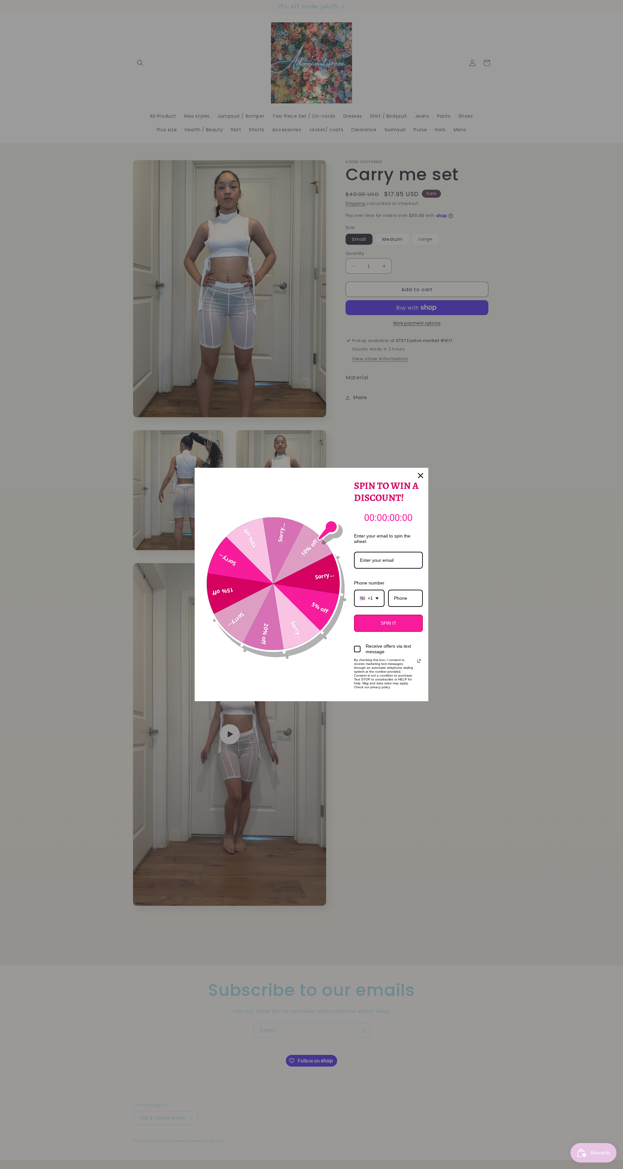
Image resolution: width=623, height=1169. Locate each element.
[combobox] (369, 598)
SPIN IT (389, 623)
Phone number (369, 582)
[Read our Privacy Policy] (419, 661)
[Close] (420, 475)
